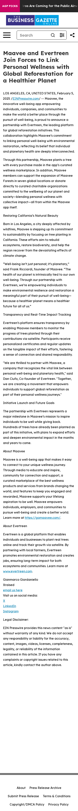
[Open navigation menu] (7, 35)
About (21, 788)
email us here (13, 590)
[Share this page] (72, 35)
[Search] (52, 35)
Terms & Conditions (56, 796)
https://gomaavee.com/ (42, 518)
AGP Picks (10, 6)
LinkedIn (9, 606)
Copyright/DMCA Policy (27, 804)
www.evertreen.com (17, 571)
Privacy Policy (58, 804)
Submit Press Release (23, 796)
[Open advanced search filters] (61, 35)
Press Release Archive (45, 788)
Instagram (11, 611)
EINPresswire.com (25, 98)
